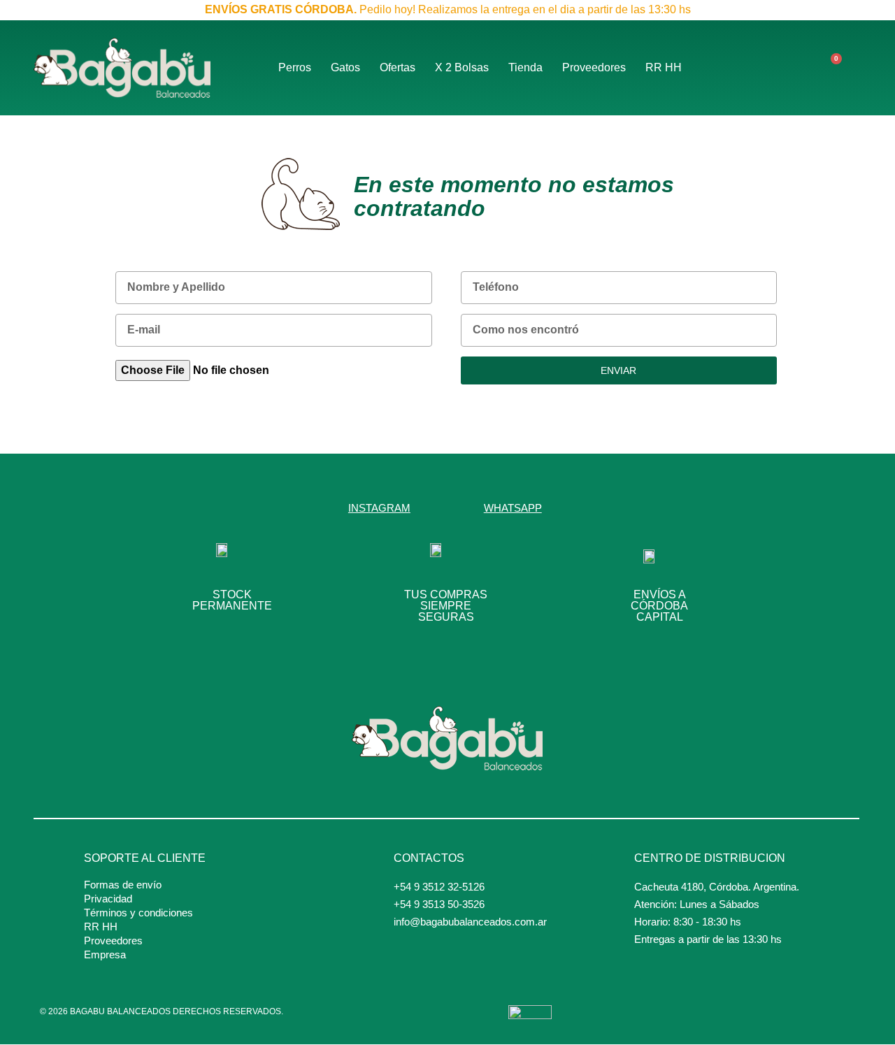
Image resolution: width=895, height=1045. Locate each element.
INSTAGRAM (379, 508)
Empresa (105, 954)
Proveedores (594, 67)
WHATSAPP (513, 508)
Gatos (345, 67)
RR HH (663, 67)
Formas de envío (123, 885)
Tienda (525, 67)
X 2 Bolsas (462, 67)
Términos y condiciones (138, 912)
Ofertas (397, 67)
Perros (294, 67)
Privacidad (108, 899)
